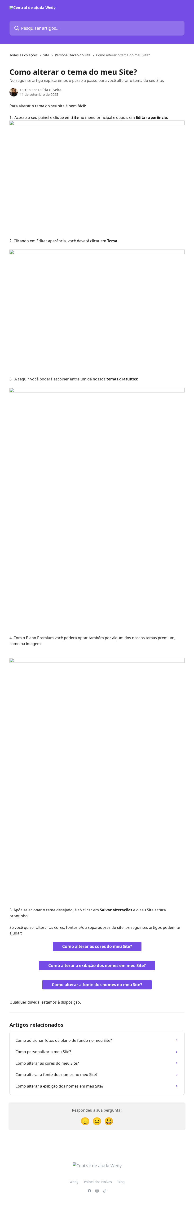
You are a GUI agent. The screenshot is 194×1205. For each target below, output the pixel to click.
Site (46, 55)
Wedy (74, 1182)
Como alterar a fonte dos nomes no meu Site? (97, 984)
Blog (121, 1182)
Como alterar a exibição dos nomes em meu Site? (97, 965)
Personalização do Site (72, 55)
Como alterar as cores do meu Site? (97, 946)
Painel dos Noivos (98, 1182)
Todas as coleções (23, 55)
